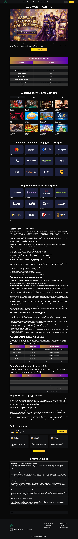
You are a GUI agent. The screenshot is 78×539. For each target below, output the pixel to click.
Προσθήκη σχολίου (61, 431)
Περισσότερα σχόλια (39, 451)
